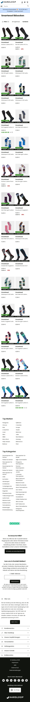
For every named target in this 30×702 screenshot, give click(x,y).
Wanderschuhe (6, 493)
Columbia (18, 425)
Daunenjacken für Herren (7, 467)
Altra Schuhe (19, 501)
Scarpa (18, 427)
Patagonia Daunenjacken (20, 509)
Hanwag (18, 439)
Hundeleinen (19, 497)
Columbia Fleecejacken (20, 475)
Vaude (18, 429)
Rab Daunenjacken (21, 492)
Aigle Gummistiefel (21, 459)
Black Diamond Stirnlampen (20, 479)
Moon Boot (5, 439)
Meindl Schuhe (20, 482)
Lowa (3, 432)
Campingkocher (7, 486)
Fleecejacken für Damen (7, 463)
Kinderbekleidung (7, 510)
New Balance (19, 437)
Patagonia (5, 422)
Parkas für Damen (7, 459)
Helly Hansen (6, 441)
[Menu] (1, 6)
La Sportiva (5, 429)
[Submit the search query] (28, 6)
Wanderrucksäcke (7, 488)
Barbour (4, 444)
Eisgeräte (5, 491)
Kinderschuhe (6, 502)
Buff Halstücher (20, 504)
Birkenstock (19, 441)
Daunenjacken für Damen (7, 456)
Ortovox (4, 425)
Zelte (3, 476)
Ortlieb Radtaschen (21, 499)
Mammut (18, 432)
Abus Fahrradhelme (21, 506)
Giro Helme (19, 489)
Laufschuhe (5, 498)
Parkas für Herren (7, 470)
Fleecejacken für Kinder (20, 456)
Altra (3, 434)
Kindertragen (6, 507)
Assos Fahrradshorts (21, 487)
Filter (6, 21)
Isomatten (5, 479)
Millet (3, 437)
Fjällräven (18, 422)
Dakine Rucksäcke (21, 485)
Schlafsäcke (6, 484)
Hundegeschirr (20, 494)
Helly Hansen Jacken (19, 471)
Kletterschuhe (6, 500)
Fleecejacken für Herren (7, 473)
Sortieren (25, 21)
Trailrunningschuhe (8, 495)
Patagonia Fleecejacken (20, 463)
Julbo (17, 434)
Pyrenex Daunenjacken (20, 467)
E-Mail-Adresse (15, 573)
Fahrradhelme (6, 505)
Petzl (17, 444)
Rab (3, 427)
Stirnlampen (5, 481)
